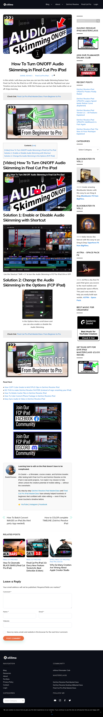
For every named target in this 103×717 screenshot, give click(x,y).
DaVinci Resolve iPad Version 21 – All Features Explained (87, 112)
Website (6, 621)
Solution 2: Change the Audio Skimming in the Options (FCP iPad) (29, 156)
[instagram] (60, 700)
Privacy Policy (8, 682)
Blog (47, 4)
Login (96, 4)
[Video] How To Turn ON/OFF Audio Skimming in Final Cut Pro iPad (30, 150)
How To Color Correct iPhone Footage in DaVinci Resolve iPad (30, 396)
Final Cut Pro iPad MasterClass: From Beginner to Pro (39, 96)
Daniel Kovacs (26, 76)
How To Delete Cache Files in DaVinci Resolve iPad (26, 393)
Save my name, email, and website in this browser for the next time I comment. (37, 632)
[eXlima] (8, 5)
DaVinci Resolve (72, 4)
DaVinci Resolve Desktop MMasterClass (68, 685)
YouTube (24, 504)
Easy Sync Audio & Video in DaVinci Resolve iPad (25, 399)
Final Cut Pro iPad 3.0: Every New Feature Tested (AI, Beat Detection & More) (36, 566)
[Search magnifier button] (98, 21)
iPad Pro (53, 562)
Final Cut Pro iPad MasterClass (64, 688)
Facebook (43, 504)
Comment (7, 592)
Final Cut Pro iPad (42, 76)
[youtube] (55, 700)
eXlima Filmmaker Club (61, 670)
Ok (52, 714)
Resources (7, 673)
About (57, 4)
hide (33, 146)
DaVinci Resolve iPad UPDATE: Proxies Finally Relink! (86, 91)
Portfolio (6, 679)
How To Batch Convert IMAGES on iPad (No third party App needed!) (19, 520)
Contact (6, 685)
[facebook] (65, 700)
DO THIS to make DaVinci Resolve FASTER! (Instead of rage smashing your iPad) (38, 390)
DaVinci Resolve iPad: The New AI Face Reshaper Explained (87, 131)
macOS (59, 562)
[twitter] (70, 700)
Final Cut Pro (86, 4)
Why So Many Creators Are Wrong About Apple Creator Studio (60, 567)
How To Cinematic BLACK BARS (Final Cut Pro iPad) (14, 565)
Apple (52, 559)
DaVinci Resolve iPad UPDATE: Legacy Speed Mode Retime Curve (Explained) (86, 102)
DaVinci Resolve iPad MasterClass (46, 491)
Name (6, 612)
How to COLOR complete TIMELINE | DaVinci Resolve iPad (55, 520)
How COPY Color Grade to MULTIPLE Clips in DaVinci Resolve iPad (32, 387)
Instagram (34, 504)
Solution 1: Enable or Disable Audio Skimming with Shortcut (27, 153)
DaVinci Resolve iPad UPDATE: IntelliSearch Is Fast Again (87, 122)
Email (41, 612)
